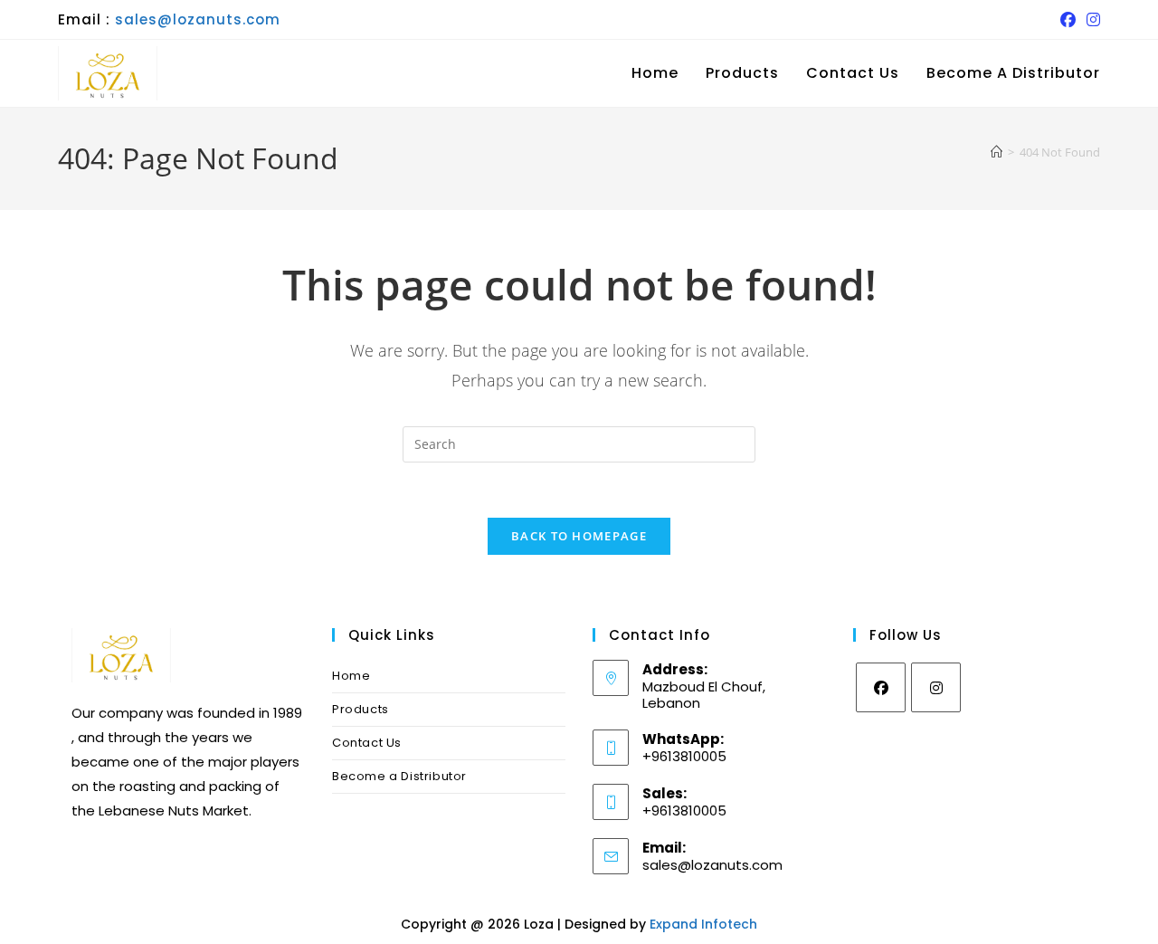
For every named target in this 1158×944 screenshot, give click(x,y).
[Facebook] (881, 687)
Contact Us (367, 742)
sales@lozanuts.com (197, 19)
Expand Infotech (703, 924)
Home (351, 675)
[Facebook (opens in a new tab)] (1068, 20)
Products (360, 709)
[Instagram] (936, 687)
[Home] (996, 152)
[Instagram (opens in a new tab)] (1090, 20)
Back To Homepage (579, 536)
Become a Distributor (399, 776)
